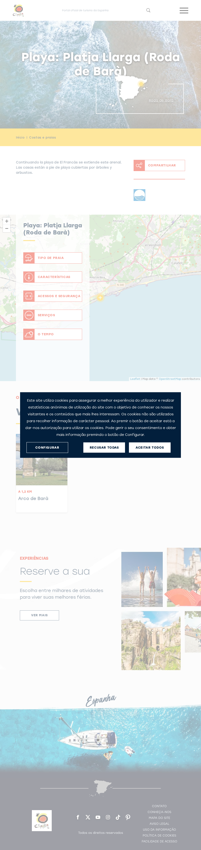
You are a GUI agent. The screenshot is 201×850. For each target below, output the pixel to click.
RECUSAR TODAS (104, 447)
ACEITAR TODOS (150, 447)
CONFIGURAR (47, 447)
